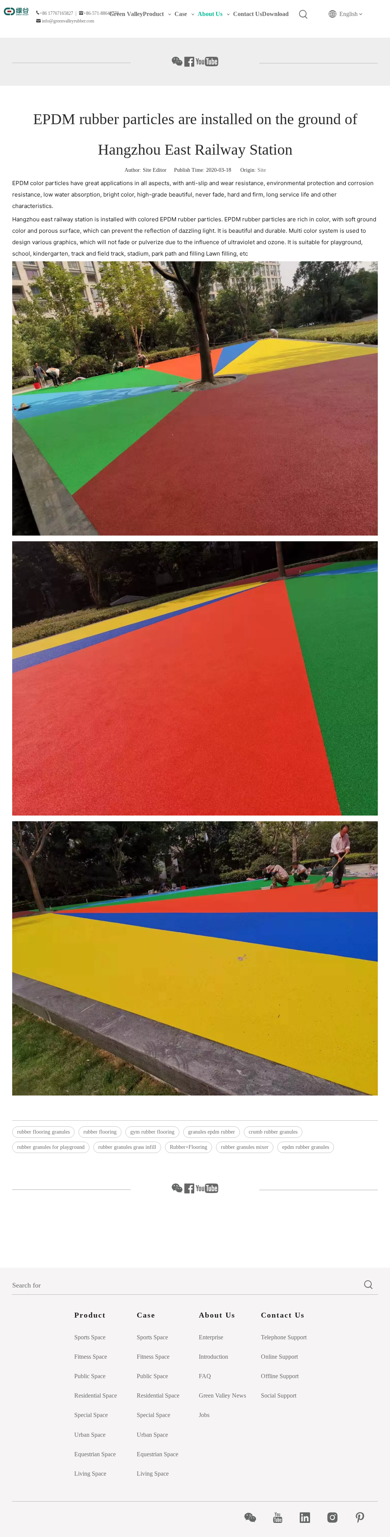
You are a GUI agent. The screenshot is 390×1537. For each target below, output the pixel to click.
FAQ (205, 1376)
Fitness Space (90, 1356)
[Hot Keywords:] (303, 14)
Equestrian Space (95, 1454)
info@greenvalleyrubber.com (68, 21)
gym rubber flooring (152, 1132)
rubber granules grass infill (127, 1147)
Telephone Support (284, 1337)
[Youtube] (282, 1518)
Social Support (278, 1395)
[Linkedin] (309, 1518)
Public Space (89, 1376)
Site (261, 170)
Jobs (204, 1415)
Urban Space (89, 1434)
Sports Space (89, 1337)
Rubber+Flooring (188, 1147)
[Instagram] (336, 1518)
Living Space (90, 1473)
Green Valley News (222, 1395)
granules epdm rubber (211, 1132)
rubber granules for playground (51, 1147)
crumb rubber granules (273, 1132)
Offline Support (280, 1376)
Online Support (279, 1356)
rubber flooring (100, 1132)
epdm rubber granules (305, 1147)
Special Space (91, 1415)
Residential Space (95, 1395)
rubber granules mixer (245, 1147)
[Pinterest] (364, 1518)
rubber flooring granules (43, 1132)
